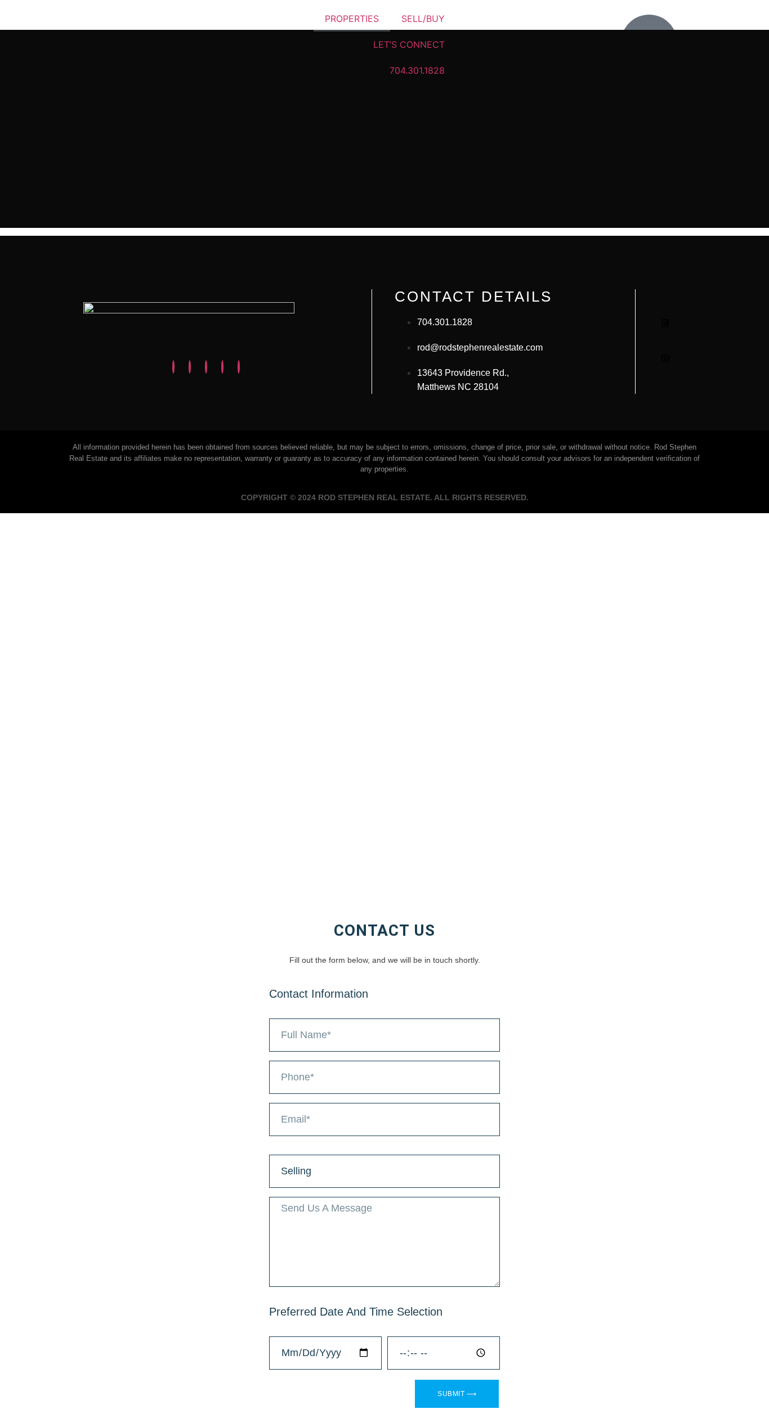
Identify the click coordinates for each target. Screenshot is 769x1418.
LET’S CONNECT (409, 44)
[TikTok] (239, 367)
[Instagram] (173, 367)
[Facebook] (190, 367)
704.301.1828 (417, 70)
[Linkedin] (206, 367)
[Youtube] (222, 367)
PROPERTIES (352, 18)
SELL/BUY (423, 18)
